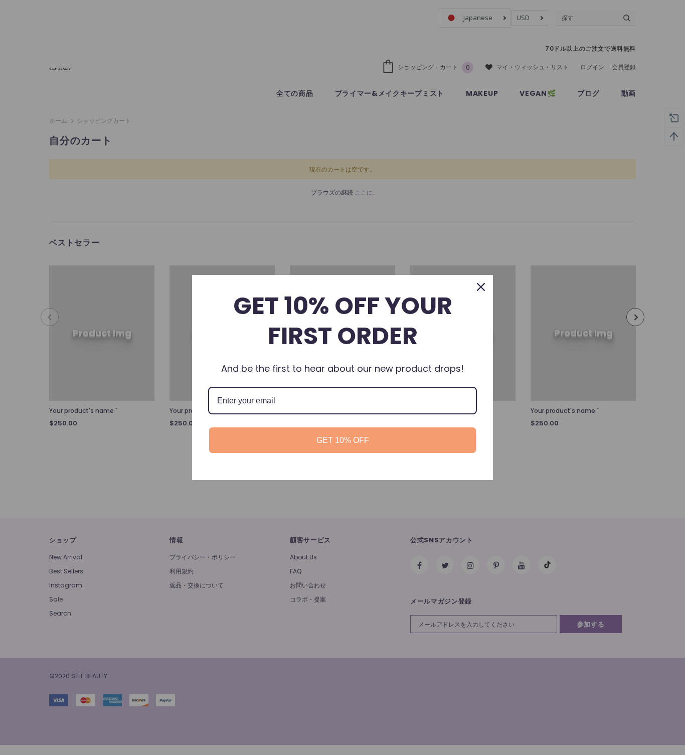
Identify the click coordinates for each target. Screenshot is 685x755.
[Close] (481, 287)
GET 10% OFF (342, 440)
